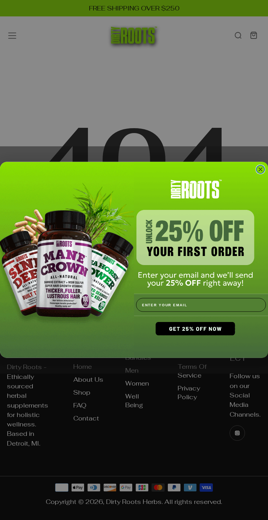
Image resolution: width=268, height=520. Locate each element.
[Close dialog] (260, 170)
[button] (201, 337)
